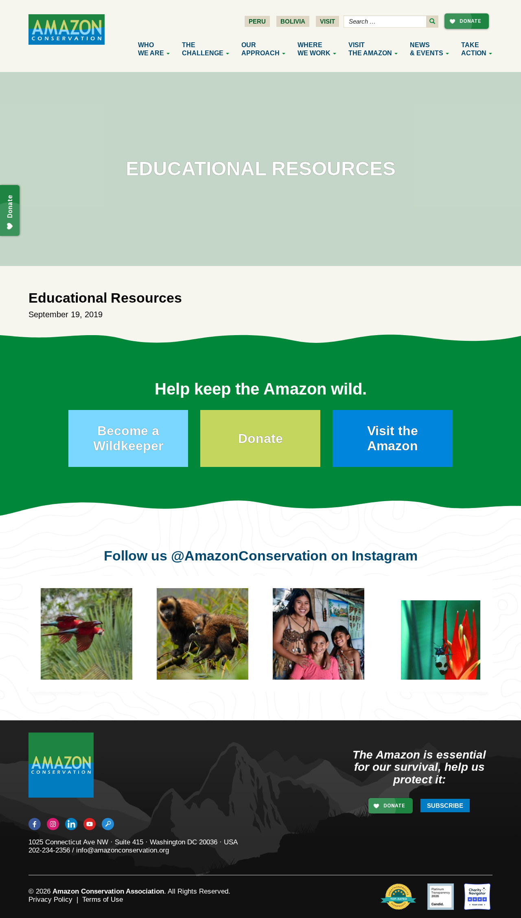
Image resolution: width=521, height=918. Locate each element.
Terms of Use (102, 899)
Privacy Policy (50, 899)
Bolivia (292, 21)
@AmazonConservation (249, 555)
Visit (327, 21)
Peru (257, 21)
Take (473, 49)
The (202, 49)
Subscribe (445, 805)
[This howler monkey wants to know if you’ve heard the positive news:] (215, 646)
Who (151, 49)
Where (314, 49)
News (426, 49)
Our (260, 49)
